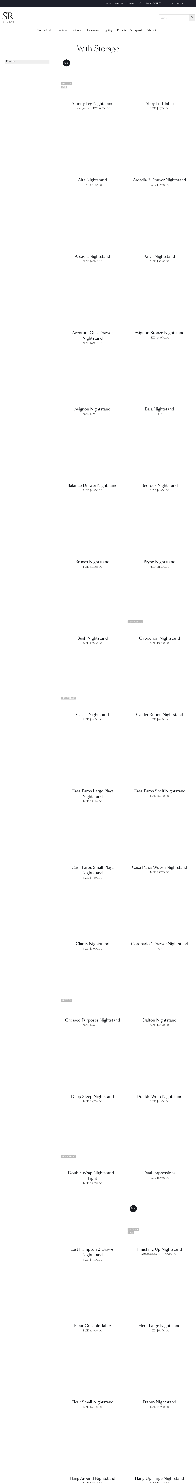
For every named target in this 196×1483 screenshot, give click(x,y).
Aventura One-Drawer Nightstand (92, 335)
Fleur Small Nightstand (93, 1402)
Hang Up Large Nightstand (159, 1478)
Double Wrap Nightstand (160, 1096)
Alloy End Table (159, 103)
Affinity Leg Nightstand (93, 103)
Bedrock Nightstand (159, 485)
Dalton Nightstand (159, 1020)
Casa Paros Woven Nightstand (159, 867)
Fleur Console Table (92, 1326)
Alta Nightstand (92, 180)
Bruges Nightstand (92, 562)
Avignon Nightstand (92, 409)
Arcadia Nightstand (92, 256)
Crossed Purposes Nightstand (92, 1020)
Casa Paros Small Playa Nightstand (92, 870)
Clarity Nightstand (92, 944)
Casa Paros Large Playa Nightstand (92, 793)
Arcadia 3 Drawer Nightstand (159, 180)
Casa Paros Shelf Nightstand (160, 791)
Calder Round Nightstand (159, 715)
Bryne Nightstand (159, 562)
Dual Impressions (159, 1173)
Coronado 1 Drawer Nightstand (159, 944)
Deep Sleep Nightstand (92, 1096)
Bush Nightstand (92, 638)
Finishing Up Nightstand (159, 1249)
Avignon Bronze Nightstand (160, 333)
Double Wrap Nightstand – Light (92, 1175)
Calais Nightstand (92, 715)
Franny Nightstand (159, 1402)
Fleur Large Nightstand (159, 1326)
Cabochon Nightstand (159, 638)
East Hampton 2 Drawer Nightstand (92, 1252)
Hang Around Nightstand (92, 1478)
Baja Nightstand (159, 409)
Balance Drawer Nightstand (93, 485)
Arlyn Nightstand (159, 256)
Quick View (93, 77)
